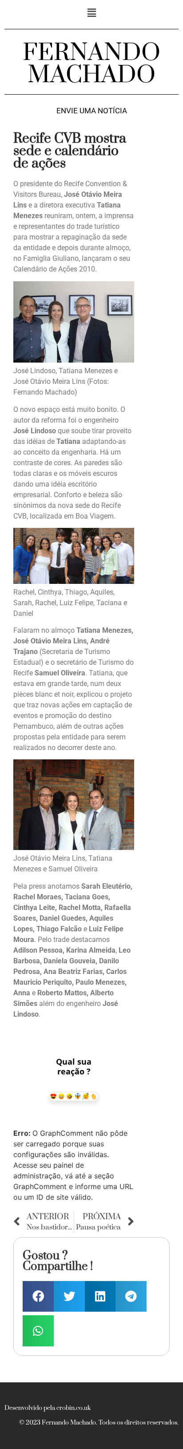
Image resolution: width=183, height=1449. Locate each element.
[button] (91, 12)
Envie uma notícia (91, 111)
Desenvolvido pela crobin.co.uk (47, 1408)
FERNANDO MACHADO (91, 64)
